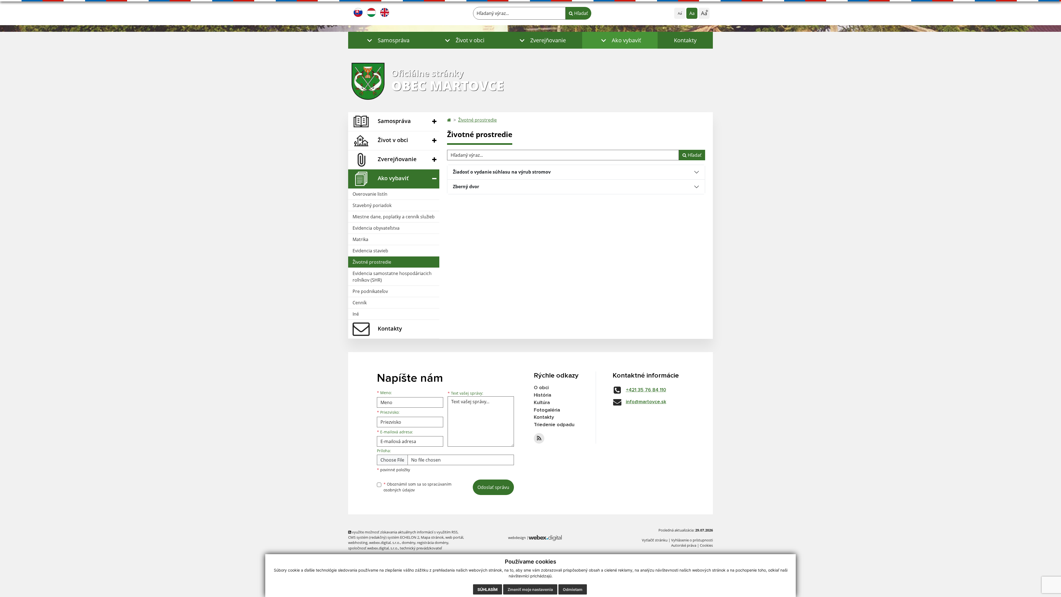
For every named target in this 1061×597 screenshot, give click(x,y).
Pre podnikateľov (370, 291)
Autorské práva (683, 545)
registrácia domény (432, 542)
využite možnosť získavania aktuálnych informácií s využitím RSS (404, 532)
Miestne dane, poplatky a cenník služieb (394, 217)
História (542, 395)
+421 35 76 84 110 (646, 389)
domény (408, 542)
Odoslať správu (493, 487)
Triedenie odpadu (554, 424)
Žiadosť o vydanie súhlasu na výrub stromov (502, 172)
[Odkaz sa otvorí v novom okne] (539, 438)
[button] (387, 40)
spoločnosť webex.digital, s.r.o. (373, 548)
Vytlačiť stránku (655, 540)
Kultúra (542, 402)
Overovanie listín (370, 194)
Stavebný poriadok (372, 205)
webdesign (517, 537)
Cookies (706, 545)
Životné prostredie (372, 262)
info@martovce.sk (646, 401)
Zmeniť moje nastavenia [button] (530, 589)
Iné (356, 314)
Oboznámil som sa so (417, 487)
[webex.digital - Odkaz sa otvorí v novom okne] (545, 537)
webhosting (357, 542)
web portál (454, 537)
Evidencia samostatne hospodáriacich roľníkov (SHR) (392, 276)
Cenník (360, 303)
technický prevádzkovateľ (421, 548)
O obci (541, 387)
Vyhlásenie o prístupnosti (692, 540)
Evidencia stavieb (370, 251)
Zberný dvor (466, 187)
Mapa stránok (432, 537)
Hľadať (580, 13)
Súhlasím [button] (487, 589)
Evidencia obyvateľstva (376, 228)
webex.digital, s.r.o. (384, 542)
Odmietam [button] (572, 589)
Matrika (360, 239)
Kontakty (685, 40)
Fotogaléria (547, 410)
